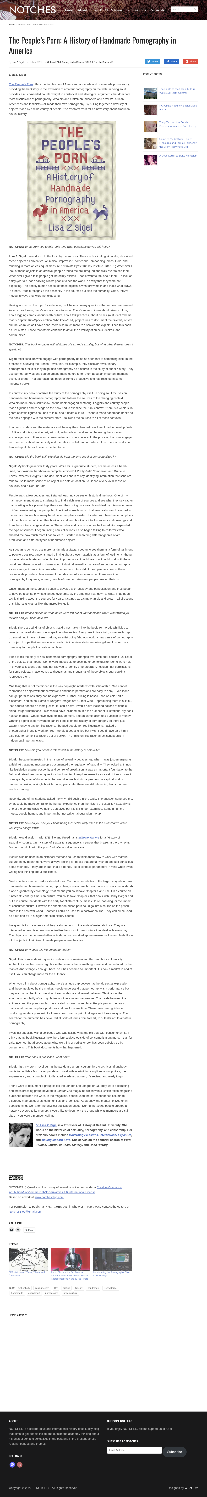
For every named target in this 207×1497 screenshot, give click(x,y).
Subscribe (158, 10)
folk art (78, 1288)
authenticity (24, 1288)
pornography (51, 1293)
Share (174, 61)
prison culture (70, 1293)
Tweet (155, 61)
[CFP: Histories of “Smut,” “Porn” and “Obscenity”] (28, 1259)
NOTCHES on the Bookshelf (99, 62)
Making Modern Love (56, 1140)
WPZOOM (191, 1488)
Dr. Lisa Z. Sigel (46, 1125)
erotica (66, 1288)
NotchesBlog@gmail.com (25, 1211)
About (82, 10)
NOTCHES (32, 10)
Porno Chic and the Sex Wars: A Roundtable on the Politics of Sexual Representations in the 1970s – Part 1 (70, 1275)
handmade (93, 1288)
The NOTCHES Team (107, 10)
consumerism (42, 1288)
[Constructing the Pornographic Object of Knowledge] (112, 1259)
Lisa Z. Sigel (18, 62)
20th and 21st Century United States (65, 62)
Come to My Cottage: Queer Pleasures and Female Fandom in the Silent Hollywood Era (178, 142)
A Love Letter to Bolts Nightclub (178, 155)
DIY (56, 1288)
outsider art (34, 1293)
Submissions (136, 10)
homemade (17, 1293)
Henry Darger (110, 1288)
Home (68, 10)
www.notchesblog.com (49, 1197)
